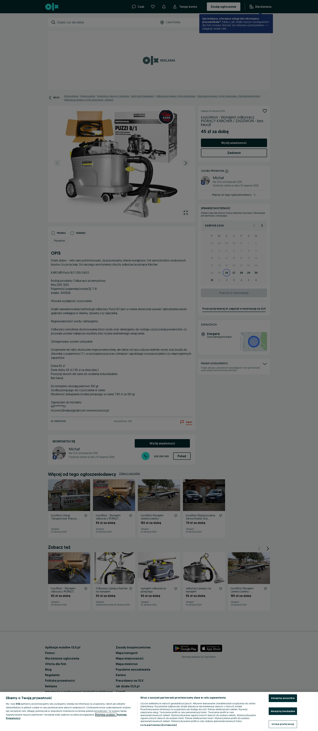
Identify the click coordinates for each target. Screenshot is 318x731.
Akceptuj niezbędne (283, 711)
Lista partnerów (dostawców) (158, 724)
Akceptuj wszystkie (282, 698)
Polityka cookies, (106, 714)
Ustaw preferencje (283, 724)
